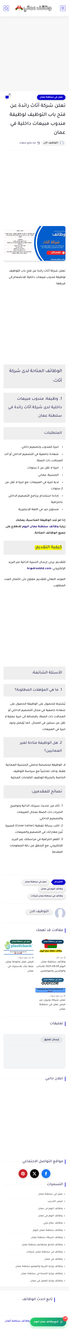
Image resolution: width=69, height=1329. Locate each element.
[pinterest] (23, 1173)
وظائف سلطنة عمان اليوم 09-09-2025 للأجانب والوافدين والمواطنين (50, 966)
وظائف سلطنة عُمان (17, 1321)
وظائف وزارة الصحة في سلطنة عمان (42, 1273)
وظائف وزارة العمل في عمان (46, 1281)
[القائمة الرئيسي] (62, 8)
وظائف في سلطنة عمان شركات (47, 896)
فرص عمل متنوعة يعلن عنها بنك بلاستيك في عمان (19, 966)
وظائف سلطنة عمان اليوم (40, 526)
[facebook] (46, 1173)
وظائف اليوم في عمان (52, 889)
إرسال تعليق (51, 1039)
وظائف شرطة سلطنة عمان (47, 1237)
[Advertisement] (34, 54)
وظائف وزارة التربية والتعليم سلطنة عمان (39, 1266)
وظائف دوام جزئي (53, 1223)
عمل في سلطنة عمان (51, 97)
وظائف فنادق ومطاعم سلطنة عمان (42, 1244)
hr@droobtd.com (39, 568)
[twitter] (34, 1173)
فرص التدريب (55, 1201)
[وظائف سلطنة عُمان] (34, 8)
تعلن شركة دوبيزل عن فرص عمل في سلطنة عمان (52, 1005)
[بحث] (6, 8)
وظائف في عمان (53, 1259)
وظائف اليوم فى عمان (50, 1208)
